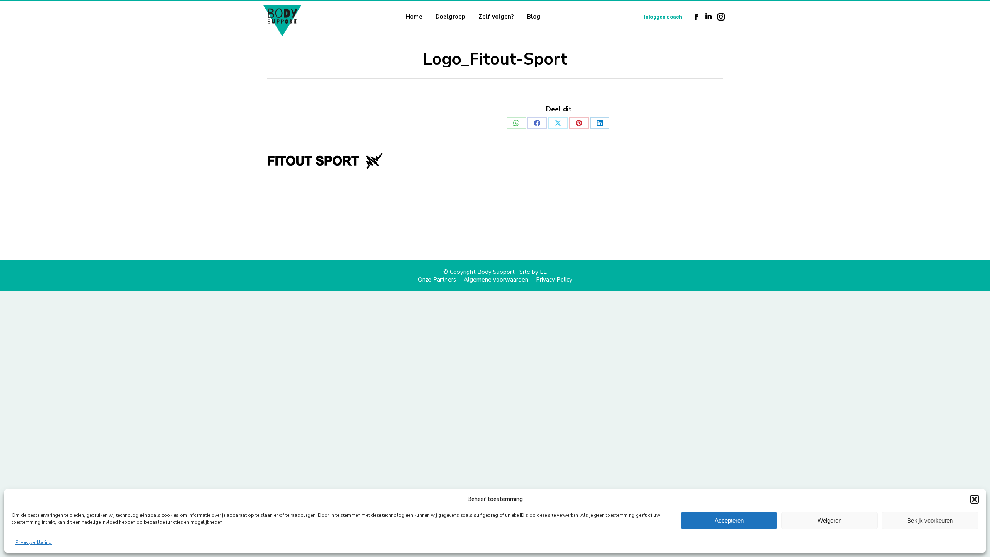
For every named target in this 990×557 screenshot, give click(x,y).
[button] (974, 499)
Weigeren (830, 520)
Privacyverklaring (33, 542)
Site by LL (533, 272)
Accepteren (729, 520)
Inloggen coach (663, 17)
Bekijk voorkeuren (930, 520)
